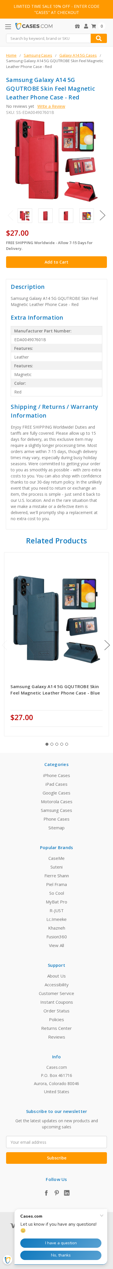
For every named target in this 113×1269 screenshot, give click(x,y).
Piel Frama (56, 884)
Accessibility (57, 984)
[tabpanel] (56, 644)
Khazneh (56, 928)
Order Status (56, 1011)
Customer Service (56, 993)
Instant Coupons (56, 1002)
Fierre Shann (56, 875)
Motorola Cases (56, 801)
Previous (10, 215)
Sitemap (56, 828)
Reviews (56, 1037)
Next (102, 215)
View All (56, 945)
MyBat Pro (56, 902)
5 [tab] (66, 744)
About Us (56, 976)
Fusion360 (56, 936)
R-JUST (57, 910)
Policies (56, 1019)
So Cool (56, 893)
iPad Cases (56, 784)
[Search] (99, 38)
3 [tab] (56, 744)
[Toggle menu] (8, 27)
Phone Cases (56, 819)
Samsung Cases (56, 810)
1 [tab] (46, 744)
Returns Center (56, 1028)
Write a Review (51, 106)
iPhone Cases (56, 775)
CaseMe (56, 858)
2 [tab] (51, 744)
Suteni (56, 867)
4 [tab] (61, 744)
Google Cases (56, 793)
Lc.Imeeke (56, 919)
